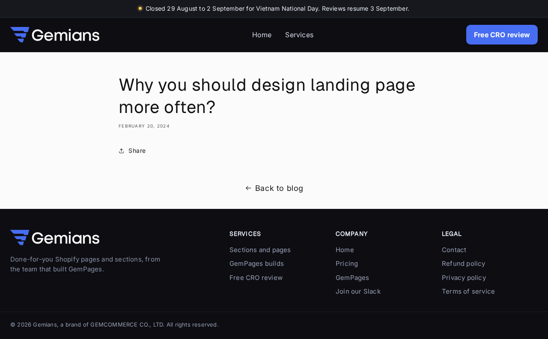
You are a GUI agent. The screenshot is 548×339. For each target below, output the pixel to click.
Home (262, 34)
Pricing (347, 263)
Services (299, 34)
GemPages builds (256, 263)
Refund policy (463, 263)
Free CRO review (502, 34)
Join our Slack (358, 291)
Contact (454, 250)
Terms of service (468, 291)
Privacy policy (464, 278)
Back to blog (279, 188)
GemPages (352, 278)
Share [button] (137, 150)
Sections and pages (260, 250)
